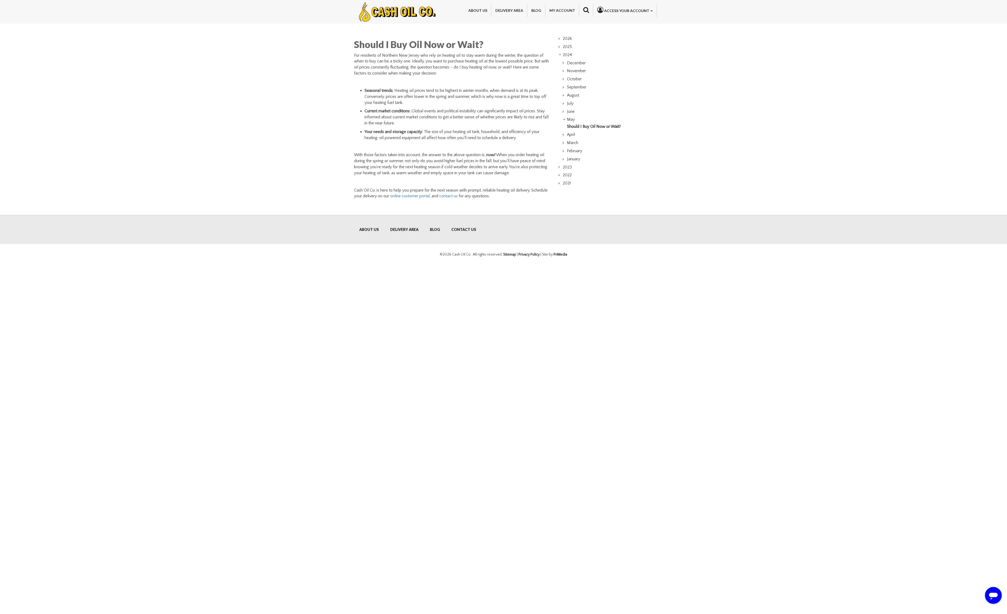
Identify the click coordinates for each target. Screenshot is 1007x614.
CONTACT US (463, 229)
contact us (448, 196)
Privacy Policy (529, 254)
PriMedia (560, 254)
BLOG (435, 229)
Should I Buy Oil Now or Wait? (594, 126)
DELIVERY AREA (404, 229)
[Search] (586, 10)
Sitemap (509, 254)
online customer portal (410, 196)
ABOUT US (369, 229)
